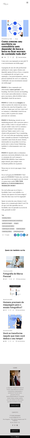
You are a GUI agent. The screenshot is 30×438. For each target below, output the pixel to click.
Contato (15, 430)
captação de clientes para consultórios (12, 220)
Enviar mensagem (15, 415)
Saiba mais (15, 405)
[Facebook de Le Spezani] (12, 425)
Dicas (16, 38)
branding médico (6, 218)
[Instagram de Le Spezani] (14, 425)
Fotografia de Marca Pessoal (13, 275)
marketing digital (20, 228)
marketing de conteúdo (8, 228)
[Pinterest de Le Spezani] (17, 425)
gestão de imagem (7, 223)
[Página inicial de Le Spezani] (5, 4)
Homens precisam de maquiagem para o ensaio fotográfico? (13, 305)
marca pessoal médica (8, 226)
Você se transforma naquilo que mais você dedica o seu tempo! (14, 336)
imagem (16, 223)
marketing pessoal (18, 231)
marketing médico (6, 231)
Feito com (15, 436)
